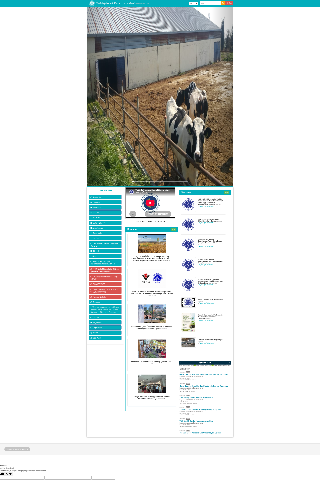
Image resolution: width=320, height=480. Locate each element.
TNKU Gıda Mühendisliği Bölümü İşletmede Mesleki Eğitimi (104, 270)
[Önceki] (180, 362)
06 (188, 365)
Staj (94, 256)
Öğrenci (95, 251)
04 (184, 365)
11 (196, 365)
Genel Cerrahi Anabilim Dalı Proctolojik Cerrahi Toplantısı (204, 374)
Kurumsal (96, 202)
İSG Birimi (96, 238)
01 (179, 365)
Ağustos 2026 (205, 362)
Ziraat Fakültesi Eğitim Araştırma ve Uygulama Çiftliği (104, 290)
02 (181, 365)
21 (213, 365)
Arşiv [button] (174, 229)
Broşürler (96, 302)
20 (211, 365)
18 (208, 365)
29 (227, 365)
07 (189, 365)
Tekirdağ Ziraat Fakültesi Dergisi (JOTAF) (104, 277)
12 (198, 365)
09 (193, 365)
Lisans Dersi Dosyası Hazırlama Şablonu (104, 244)
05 (186, 365)
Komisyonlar (97, 233)
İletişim (95, 332)
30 (228, 365)
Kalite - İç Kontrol (99, 223)
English (229, 3)
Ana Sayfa (96, 197)
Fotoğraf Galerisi (99, 297)
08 (191, 365)
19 (210, 365)
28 (225, 365)
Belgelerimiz (97, 322)
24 (218, 365)
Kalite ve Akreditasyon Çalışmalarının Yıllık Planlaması (102, 262)
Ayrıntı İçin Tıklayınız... (206, 206)
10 (195, 365)
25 (220, 365)
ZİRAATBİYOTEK (99, 284)
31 (230, 365)
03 (183, 365)
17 (206, 365)
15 (203, 365)
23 (216, 365)
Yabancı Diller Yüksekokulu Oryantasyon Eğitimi (200, 409)
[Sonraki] (229, 362)
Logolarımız (97, 327)
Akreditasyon (97, 228)
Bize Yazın (96, 338)
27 (223, 365)
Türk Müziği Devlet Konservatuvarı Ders (196, 397)
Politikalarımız (97, 207)
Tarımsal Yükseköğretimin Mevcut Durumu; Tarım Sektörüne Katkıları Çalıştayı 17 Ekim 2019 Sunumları (104, 309)
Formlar (95, 317)
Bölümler (96, 217)
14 (201, 365)
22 (215, 365)
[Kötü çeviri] (9, 474)
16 (205, 365)
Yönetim (95, 212)
